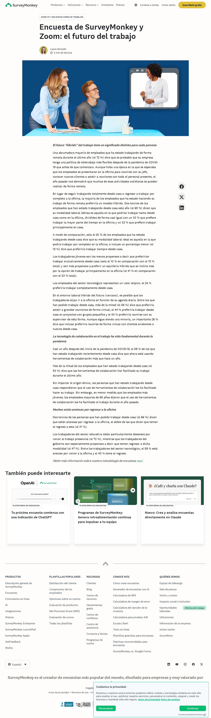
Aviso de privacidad (149, 699)
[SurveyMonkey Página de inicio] (21, 5)
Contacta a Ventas (149, 4)
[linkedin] (182, 207)
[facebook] (182, 186)
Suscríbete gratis (192, 5)
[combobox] (17, 664)
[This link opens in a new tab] (169, 664)
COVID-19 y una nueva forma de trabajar (62, 17)
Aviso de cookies (170, 699)
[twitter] (182, 196)
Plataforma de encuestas (26, 505)
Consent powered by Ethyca (190, 714)
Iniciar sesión (169, 4)
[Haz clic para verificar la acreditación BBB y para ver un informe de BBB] (66, 706)
